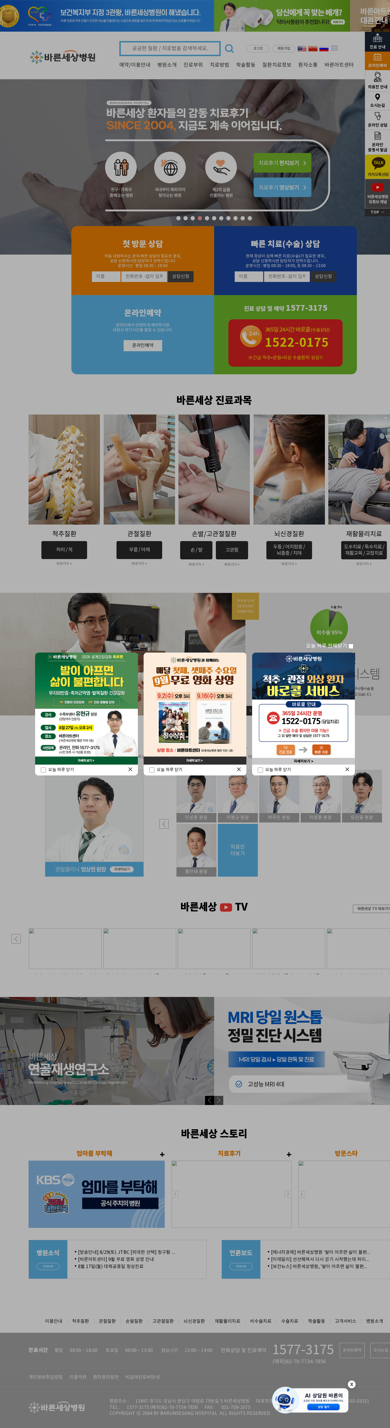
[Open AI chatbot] (310, 1400)
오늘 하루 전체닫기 (327, 646)
